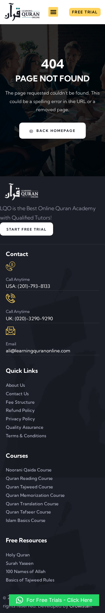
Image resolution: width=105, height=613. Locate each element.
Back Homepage (56, 130)
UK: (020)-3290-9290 (29, 318)
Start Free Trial (26, 229)
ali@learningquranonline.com (38, 350)
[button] (53, 12)
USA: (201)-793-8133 (28, 286)
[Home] (22, 12)
